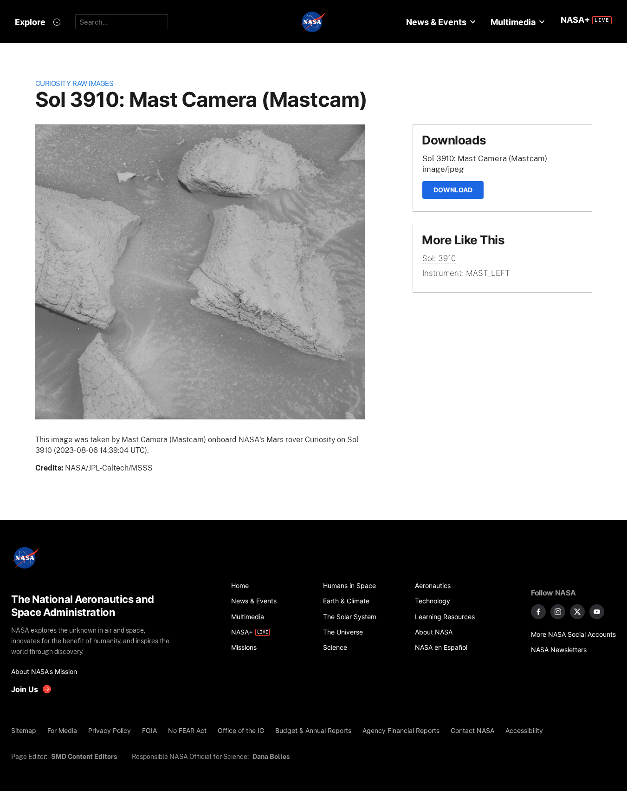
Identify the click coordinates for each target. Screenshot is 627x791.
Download (452, 190)
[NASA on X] (577, 611)
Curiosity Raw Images (74, 83)
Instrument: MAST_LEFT (466, 273)
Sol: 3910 (439, 258)
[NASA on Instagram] (557, 611)
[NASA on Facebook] (538, 611)
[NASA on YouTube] (596, 611)
